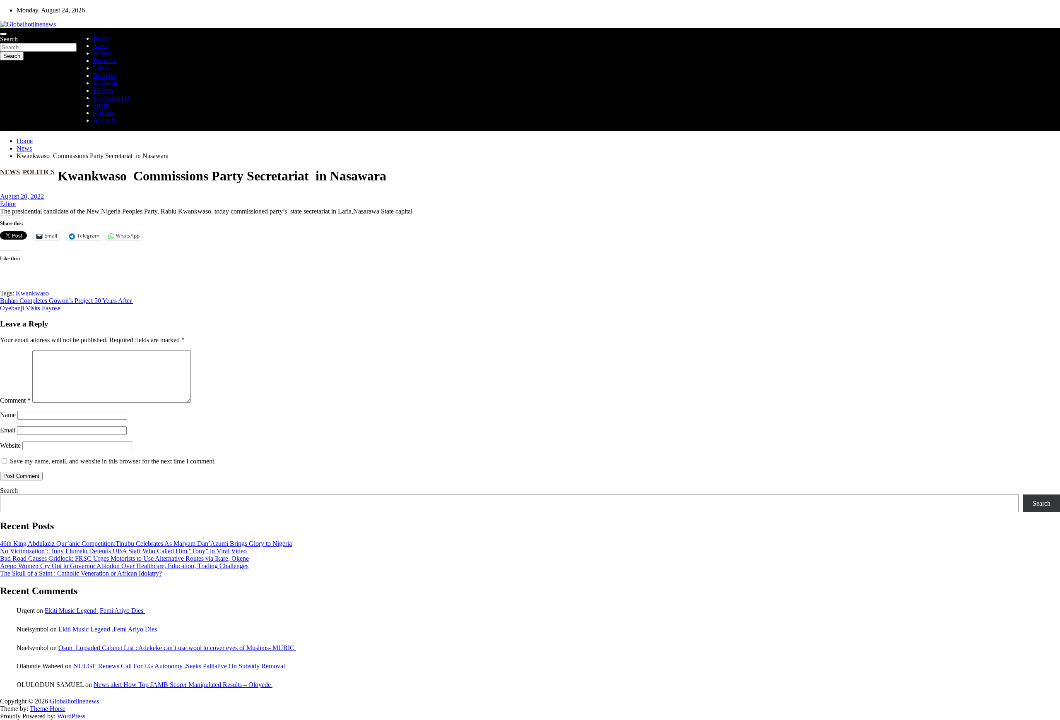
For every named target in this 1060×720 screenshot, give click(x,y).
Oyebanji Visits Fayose (31, 308)
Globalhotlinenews (74, 701)
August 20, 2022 (22, 196)
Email (7, 430)
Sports (101, 105)
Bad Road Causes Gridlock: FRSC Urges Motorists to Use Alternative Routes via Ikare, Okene (124, 558)
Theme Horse (47, 708)
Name (8, 414)
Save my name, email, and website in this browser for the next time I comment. (113, 461)
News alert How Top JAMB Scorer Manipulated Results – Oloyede (183, 684)
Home (101, 38)
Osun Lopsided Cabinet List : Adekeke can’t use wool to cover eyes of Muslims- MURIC (177, 647)
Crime (101, 68)
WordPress (71, 716)
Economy (105, 82)
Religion (104, 75)
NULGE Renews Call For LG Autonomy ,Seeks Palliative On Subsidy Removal (180, 666)
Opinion (104, 112)
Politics (102, 53)
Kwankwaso (32, 293)
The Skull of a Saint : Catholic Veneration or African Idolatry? (81, 573)
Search (9, 39)
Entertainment (111, 97)
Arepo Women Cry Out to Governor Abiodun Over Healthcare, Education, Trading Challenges (124, 565)
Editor (8, 203)
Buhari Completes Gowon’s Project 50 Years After (66, 300)
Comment (15, 400)
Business (104, 60)
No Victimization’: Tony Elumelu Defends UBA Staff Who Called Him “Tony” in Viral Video (123, 550)
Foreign (103, 90)
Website (10, 445)
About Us (106, 120)
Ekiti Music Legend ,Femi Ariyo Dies (95, 610)
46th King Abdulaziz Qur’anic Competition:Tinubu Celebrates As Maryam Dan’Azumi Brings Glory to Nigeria (146, 543)
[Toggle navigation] (3, 34)
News (100, 45)
